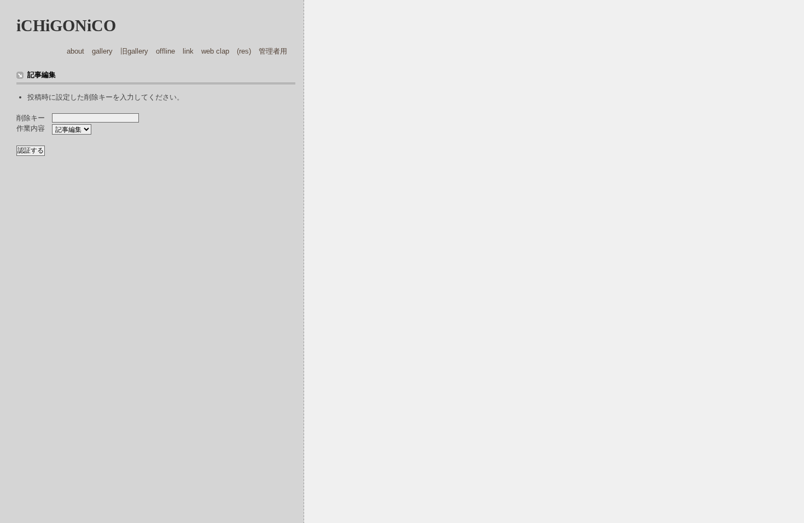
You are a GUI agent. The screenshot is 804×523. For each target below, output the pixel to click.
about (75, 51)
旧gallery (134, 51)
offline (165, 51)
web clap (215, 51)
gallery (102, 51)
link (188, 51)
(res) (244, 51)
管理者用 (273, 51)
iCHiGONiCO (66, 25)
